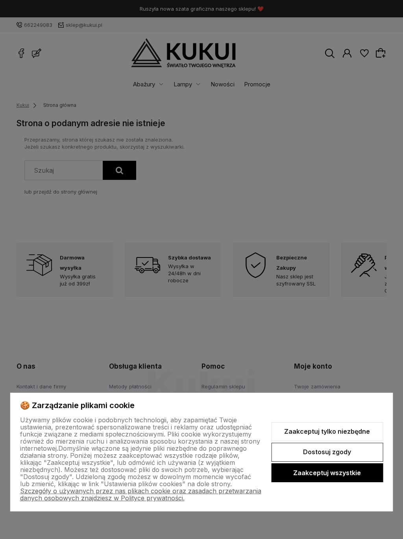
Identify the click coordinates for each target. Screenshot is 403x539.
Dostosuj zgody (327, 452)
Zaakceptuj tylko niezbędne (327, 431)
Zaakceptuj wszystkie (327, 473)
